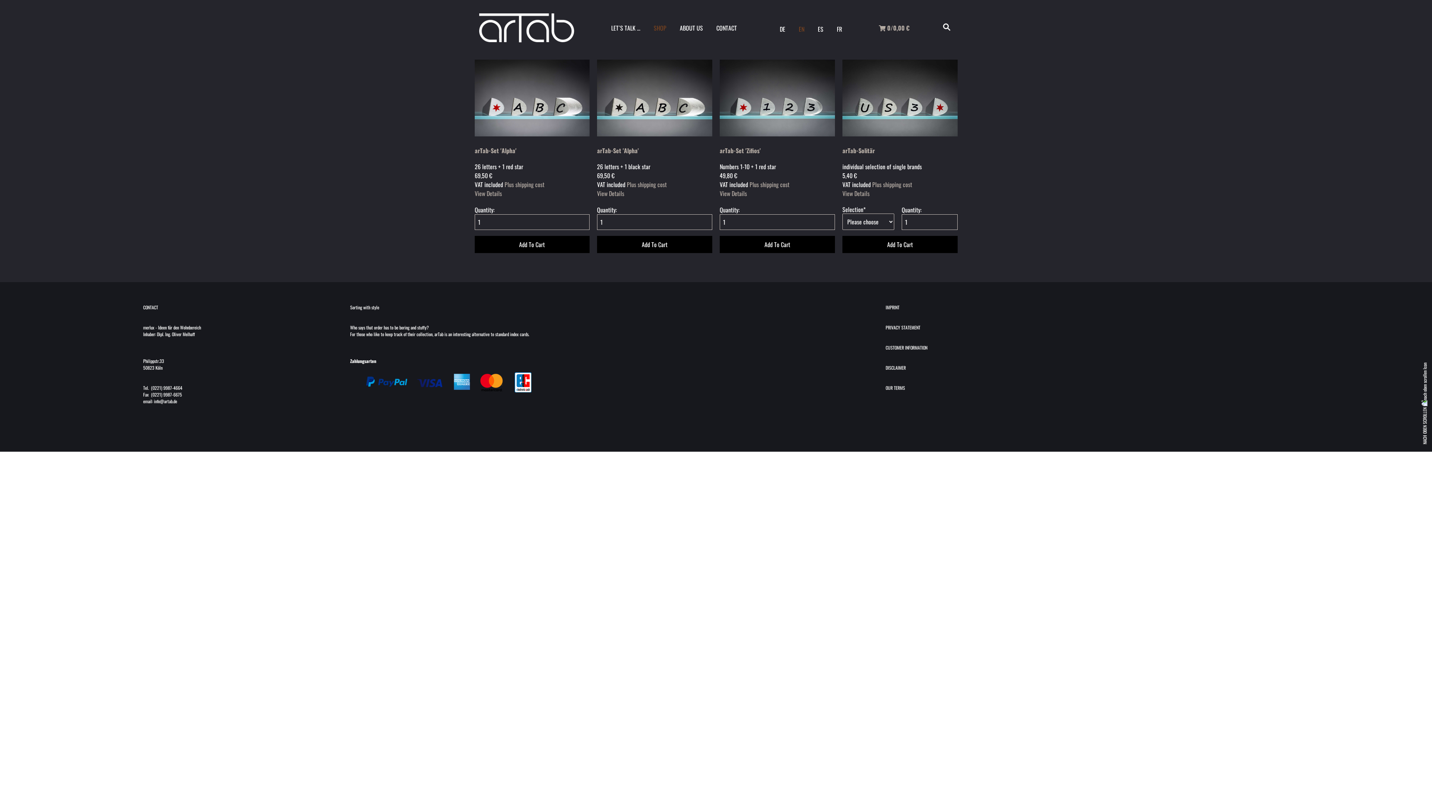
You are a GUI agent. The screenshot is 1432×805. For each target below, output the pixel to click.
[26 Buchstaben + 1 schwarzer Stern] (654, 133)
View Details (488, 193)
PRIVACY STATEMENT (903, 327)
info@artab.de (165, 401)
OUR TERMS (895, 388)
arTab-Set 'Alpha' (495, 150)
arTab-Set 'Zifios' (740, 150)
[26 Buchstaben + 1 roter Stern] (532, 133)
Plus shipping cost (524, 184)
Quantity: (484, 209)
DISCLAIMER (896, 367)
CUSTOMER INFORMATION (906, 347)
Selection (854, 209)
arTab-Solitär (858, 150)
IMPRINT (892, 307)
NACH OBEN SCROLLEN (1425, 425)
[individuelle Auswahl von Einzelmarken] (900, 133)
